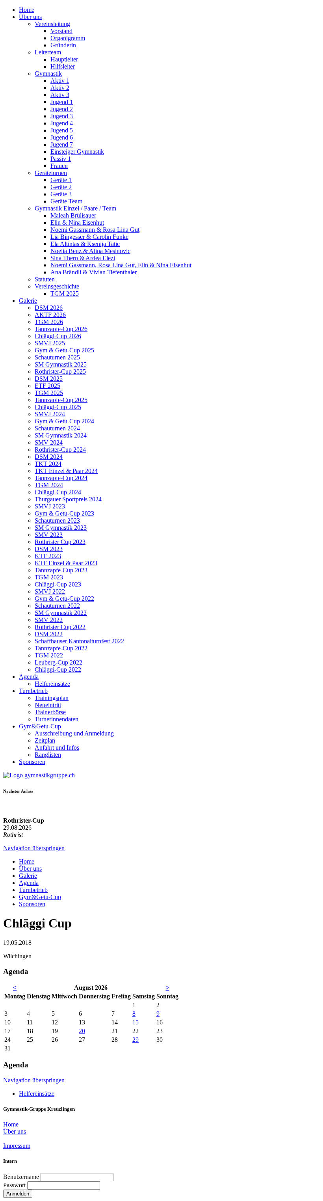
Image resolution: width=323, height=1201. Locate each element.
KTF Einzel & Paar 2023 (66, 563)
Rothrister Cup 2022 (60, 627)
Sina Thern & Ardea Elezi (82, 258)
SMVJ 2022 (50, 591)
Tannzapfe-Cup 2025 (61, 400)
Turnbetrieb (33, 690)
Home (26, 9)
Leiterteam (48, 52)
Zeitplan (45, 740)
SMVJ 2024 (50, 414)
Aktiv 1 (59, 80)
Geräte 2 (61, 187)
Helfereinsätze (52, 683)
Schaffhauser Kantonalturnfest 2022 (79, 641)
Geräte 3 (61, 194)
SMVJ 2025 (50, 343)
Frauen (59, 165)
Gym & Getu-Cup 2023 (64, 513)
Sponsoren (32, 761)
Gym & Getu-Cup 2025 (64, 350)
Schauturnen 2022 (57, 605)
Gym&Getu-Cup (40, 726)
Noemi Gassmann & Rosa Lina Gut (94, 229)
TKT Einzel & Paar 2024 (66, 470)
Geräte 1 (61, 180)
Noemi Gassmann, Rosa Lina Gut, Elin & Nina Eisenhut (120, 265)
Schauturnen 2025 (57, 357)
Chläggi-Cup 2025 (58, 407)
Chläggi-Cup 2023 (58, 584)
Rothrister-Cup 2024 (60, 449)
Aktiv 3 (59, 94)
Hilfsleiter (62, 66)
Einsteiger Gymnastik (77, 151)
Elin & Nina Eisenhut (77, 222)
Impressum (16, 1145)
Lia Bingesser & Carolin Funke (89, 236)
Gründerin (63, 45)
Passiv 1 (60, 158)
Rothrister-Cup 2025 (60, 371)
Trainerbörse (50, 712)
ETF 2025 (47, 385)
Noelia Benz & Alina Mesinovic (90, 251)
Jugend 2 (61, 109)
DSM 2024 (49, 456)
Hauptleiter (64, 59)
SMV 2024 (49, 442)
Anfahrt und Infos (57, 747)
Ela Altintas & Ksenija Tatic (85, 243)
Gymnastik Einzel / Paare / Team (75, 208)
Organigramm (67, 38)
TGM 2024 (49, 485)
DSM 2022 (49, 634)
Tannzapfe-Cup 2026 (61, 329)
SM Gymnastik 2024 (61, 435)
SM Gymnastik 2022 (61, 612)
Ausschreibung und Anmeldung (74, 733)
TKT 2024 (48, 463)
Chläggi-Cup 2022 (58, 669)
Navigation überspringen (34, 848)
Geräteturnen (51, 172)
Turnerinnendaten (56, 719)
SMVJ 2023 (50, 506)
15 (135, 1022)
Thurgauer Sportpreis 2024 (68, 499)
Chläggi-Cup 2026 (58, 336)
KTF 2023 (48, 556)
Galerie (28, 300)
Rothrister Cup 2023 (60, 541)
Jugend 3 (61, 116)
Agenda (29, 676)
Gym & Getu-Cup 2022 (64, 598)
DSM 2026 (49, 307)
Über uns (30, 16)
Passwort (14, 1185)
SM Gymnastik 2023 (61, 527)
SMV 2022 (49, 619)
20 (82, 1031)
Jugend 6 (61, 137)
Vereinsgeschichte (57, 286)
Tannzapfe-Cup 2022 (61, 648)
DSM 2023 (49, 549)
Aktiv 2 (59, 87)
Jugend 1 (61, 102)
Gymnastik (48, 73)
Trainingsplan (52, 698)
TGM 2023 (49, 577)
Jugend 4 (61, 123)
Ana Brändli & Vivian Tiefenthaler (93, 272)
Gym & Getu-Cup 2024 (64, 421)
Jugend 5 (61, 130)
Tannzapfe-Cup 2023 (61, 570)
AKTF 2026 (50, 314)
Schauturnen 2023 (57, 520)
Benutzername (21, 1176)
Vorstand (61, 31)
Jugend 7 (61, 144)
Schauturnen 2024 (57, 428)
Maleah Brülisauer (73, 215)
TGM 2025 (64, 293)
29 (135, 1039)
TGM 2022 (49, 655)
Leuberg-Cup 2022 (58, 662)
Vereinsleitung (52, 23)
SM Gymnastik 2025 (61, 364)
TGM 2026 (49, 321)
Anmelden (17, 1194)
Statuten (45, 279)
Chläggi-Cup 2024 (58, 492)
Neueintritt (48, 705)
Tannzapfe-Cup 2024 (61, 478)
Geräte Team (66, 201)
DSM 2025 (49, 378)
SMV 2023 (49, 534)
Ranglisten (48, 754)
